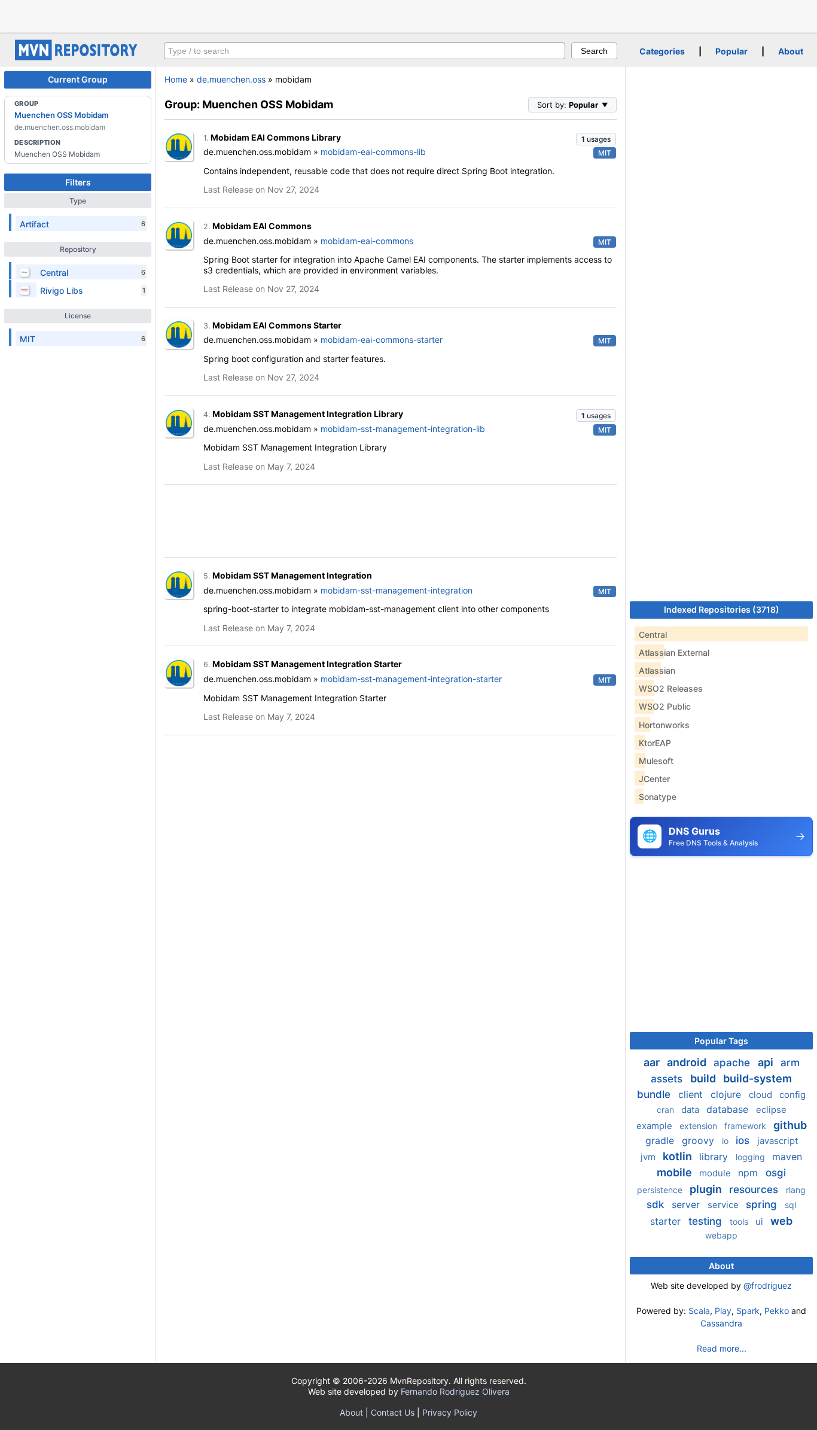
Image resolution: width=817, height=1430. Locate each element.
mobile (675, 1172)
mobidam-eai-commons (367, 241)
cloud (762, 1094)
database (728, 1109)
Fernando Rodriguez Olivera (455, 1391)
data (691, 1109)
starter (667, 1221)
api (767, 1062)
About (790, 51)
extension (699, 1126)
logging (751, 1157)
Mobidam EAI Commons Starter (277, 325)
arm (790, 1063)
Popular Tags (721, 1041)
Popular (731, 51)
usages (596, 139)
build (704, 1078)
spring (763, 1204)
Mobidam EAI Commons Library (276, 137)
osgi (776, 1173)
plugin (707, 1189)
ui (760, 1221)
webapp (721, 1235)
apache (733, 1063)
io (726, 1141)
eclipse (771, 1109)
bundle (655, 1094)
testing (706, 1221)
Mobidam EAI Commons (262, 226)
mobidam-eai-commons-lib (373, 152)
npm (749, 1173)
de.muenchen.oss (231, 79)
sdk (657, 1204)
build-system (757, 1078)
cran (666, 1110)
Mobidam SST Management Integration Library (307, 414)
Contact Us (392, 1412)
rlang (796, 1190)
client (692, 1094)
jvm (649, 1157)
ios (744, 1140)
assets (668, 1079)
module (716, 1173)
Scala (699, 1311)
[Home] (78, 57)
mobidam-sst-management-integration (396, 590)
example (655, 1125)
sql (790, 1205)
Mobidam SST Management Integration (292, 575)
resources (755, 1189)
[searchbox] (364, 50)
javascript (777, 1140)
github (790, 1125)
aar (653, 1062)
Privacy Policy (449, 1412)
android (688, 1062)
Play (723, 1311)
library (715, 1157)
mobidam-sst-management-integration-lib (403, 429)
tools (740, 1221)
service (724, 1204)
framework (746, 1126)
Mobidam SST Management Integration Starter (307, 664)
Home (175, 79)
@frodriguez (767, 1285)
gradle (661, 1140)
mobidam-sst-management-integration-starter (411, 679)
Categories (662, 51)
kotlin (678, 1156)
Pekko (776, 1311)
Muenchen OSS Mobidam (61, 115)
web (781, 1221)
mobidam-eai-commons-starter (382, 339)
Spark (748, 1311)
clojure (727, 1094)
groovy (699, 1140)
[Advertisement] (408, 15)
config (792, 1094)
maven (787, 1157)
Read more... (721, 1348)
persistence (661, 1190)
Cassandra (721, 1323)
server (687, 1204)
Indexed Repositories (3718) (721, 609)
